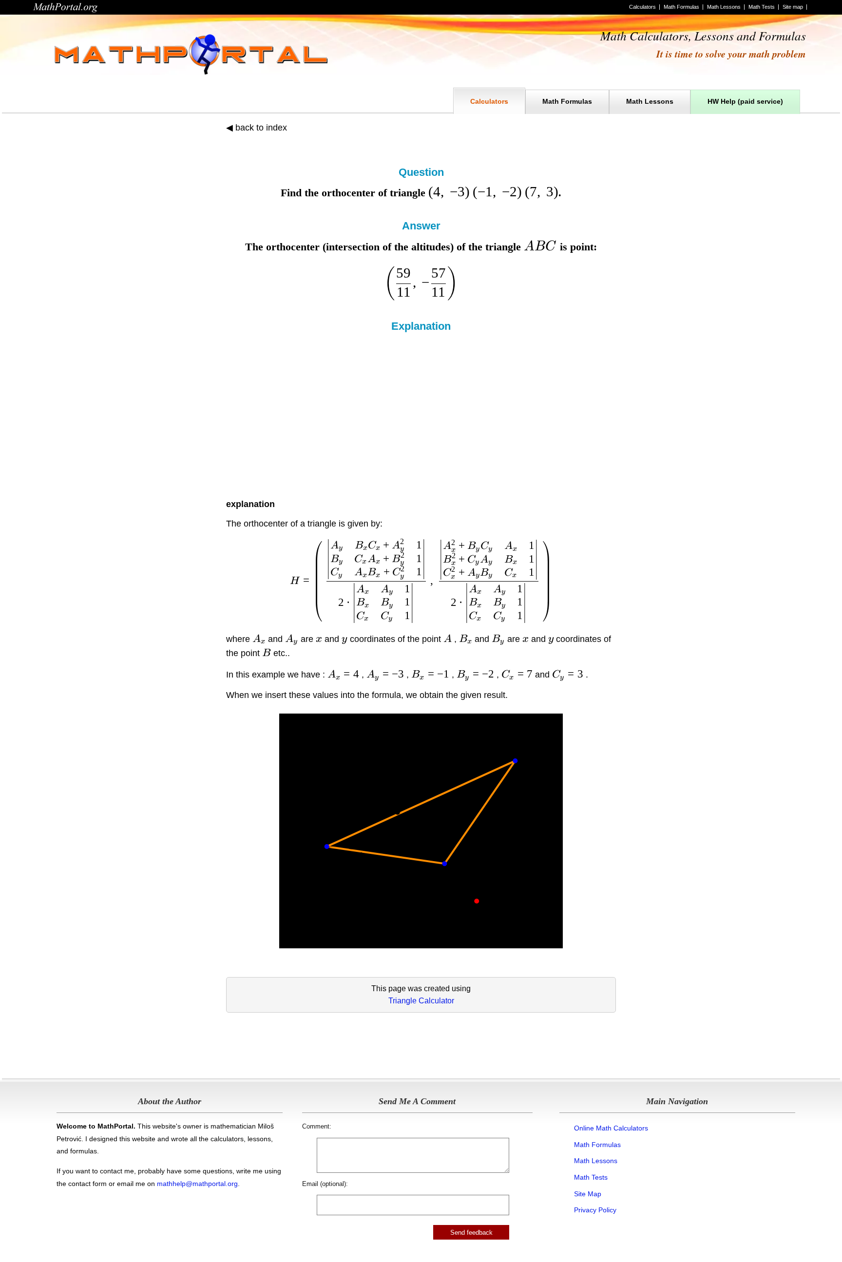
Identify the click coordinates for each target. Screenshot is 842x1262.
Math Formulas (681, 7)
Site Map (587, 1194)
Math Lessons (724, 7)
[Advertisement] (421, 406)
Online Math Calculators (611, 1128)
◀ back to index (256, 127)
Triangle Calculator (421, 1001)
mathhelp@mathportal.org (197, 1183)
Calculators (642, 7)
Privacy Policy (595, 1210)
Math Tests (761, 7)
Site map (793, 7)
